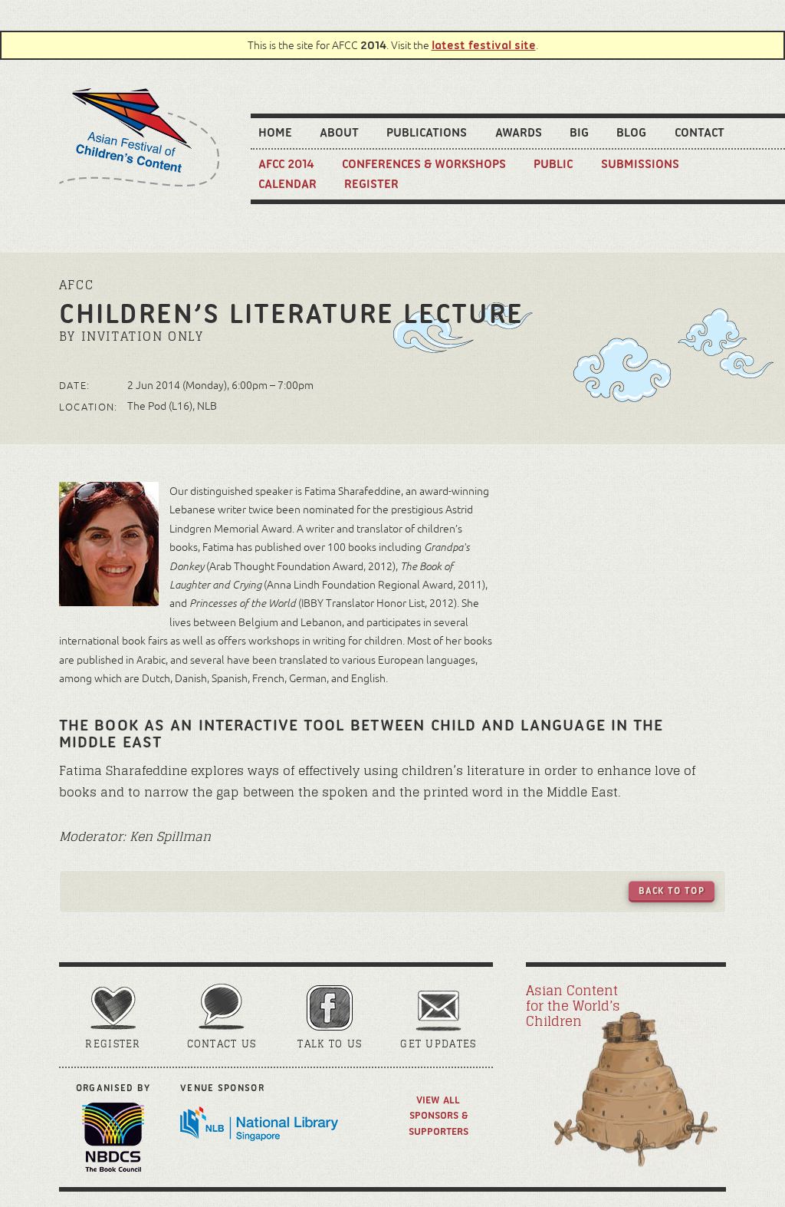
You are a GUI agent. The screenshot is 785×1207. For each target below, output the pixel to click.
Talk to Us (329, 1043)
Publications (426, 132)
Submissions (640, 163)
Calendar (287, 183)
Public (553, 163)
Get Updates (438, 1043)
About (339, 132)
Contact (699, 132)
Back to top (672, 890)
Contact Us (222, 1043)
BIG (579, 132)
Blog (631, 132)
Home (275, 132)
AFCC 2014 (286, 163)
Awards (518, 132)
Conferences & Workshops (424, 163)
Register (371, 183)
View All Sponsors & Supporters (438, 1114)
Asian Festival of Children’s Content (139, 137)
